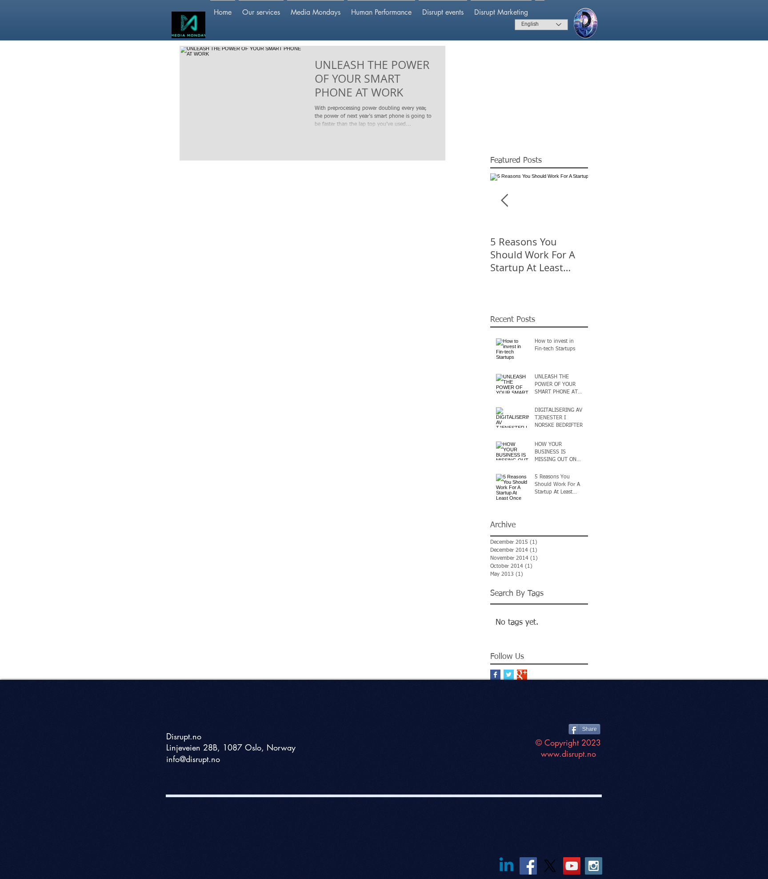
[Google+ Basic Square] (522, 675)
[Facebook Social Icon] (528, 866)
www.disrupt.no (568, 753)
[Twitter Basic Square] (509, 675)
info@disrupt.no (193, 759)
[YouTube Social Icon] (571, 866)
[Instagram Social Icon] (593, 866)
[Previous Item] (504, 201)
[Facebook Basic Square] (495, 675)
